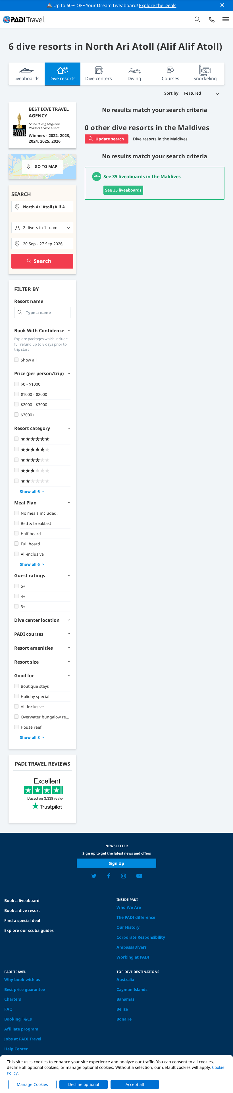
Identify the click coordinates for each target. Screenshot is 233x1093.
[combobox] (42, 206)
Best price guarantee (24, 989)
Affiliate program (21, 1029)
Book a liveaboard (21, 900)
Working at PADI (132, 957)
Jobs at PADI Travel (22, 1039)
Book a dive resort (22, 910)
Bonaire (124, 1019)
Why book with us (22, 979)
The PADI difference (135, 917)
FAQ (8, 1009)
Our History (128, 927)
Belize (122, 1009)
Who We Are (128, 907)
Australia (125, 979)
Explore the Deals (157, 5)
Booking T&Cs (18, 1019)
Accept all (135, 1084)
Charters (12, 999)
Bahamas (125, 999)
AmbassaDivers (131, 947)
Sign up (116, 863)
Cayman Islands (131, 989)
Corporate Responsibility (140, 937)
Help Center (16, 1049)
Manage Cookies (32, 1084)
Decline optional (83, 1084)
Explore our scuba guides (29, 930)
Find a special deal (22, 920)
